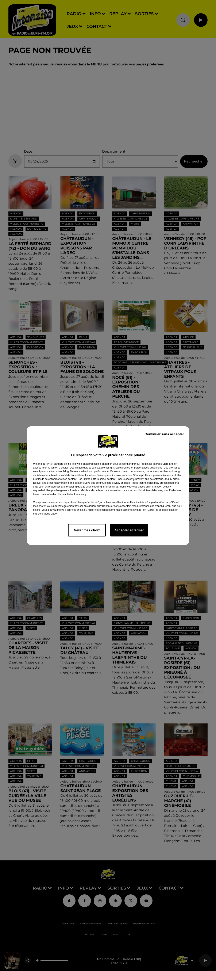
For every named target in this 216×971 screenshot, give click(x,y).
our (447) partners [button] (53, 463)
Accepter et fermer (129, 530)
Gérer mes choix (87, 530)
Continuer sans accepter (164, 434)
